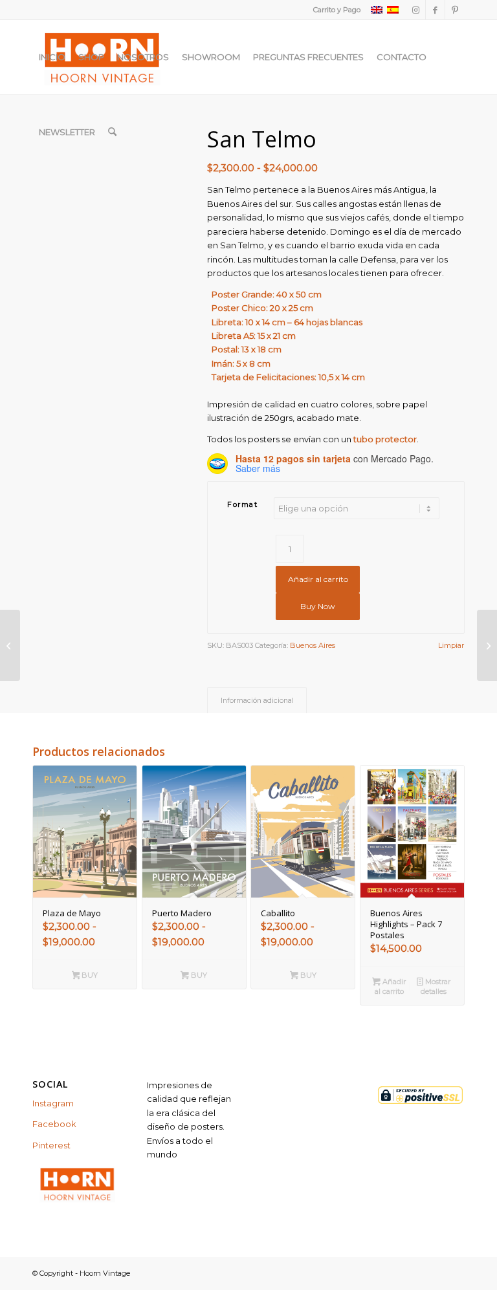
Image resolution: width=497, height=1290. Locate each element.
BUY (89, 975)
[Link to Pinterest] (455, 9)
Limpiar (451, 645)
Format (242, 504)
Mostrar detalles (435, 986)
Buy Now (317, 606)
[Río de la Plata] (10, 645)
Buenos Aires (312, 645)
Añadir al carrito (318, 579)
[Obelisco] (487, 645)
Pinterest (51, 1145)
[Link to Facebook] (435, 9)
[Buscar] (112, 131)
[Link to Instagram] (415, 9)
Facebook (54, 1124)
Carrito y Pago (336, 9)
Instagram (53, 1103)
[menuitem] (333, 9)
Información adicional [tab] (257, 700)
